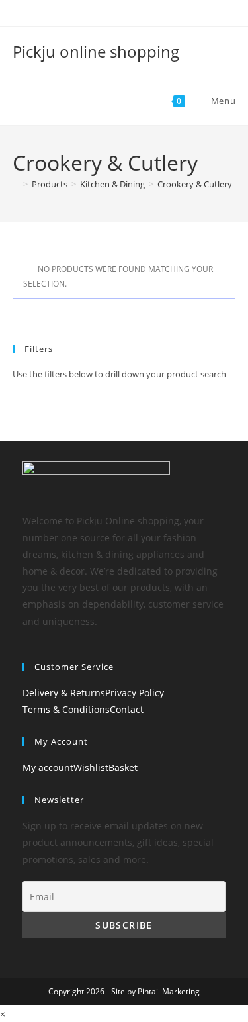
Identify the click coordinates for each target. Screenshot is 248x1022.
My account (47, 767)
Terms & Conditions (66, 709)
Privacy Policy (134, 692)
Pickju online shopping (96, 51)
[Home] (16, 184)
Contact (127, 709)
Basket (123, 767)
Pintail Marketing (169, 991)
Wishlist (90, 767)
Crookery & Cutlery (194, 184)
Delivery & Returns (63, 692)
